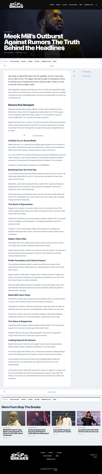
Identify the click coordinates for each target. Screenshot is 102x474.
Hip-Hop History (73, 4)
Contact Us (93, 455)
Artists (58, 4)
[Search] (96, 4)
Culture (64, 4)
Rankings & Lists (88, 4)
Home (95, 457)
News (80, 4)
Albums (52, 4)
